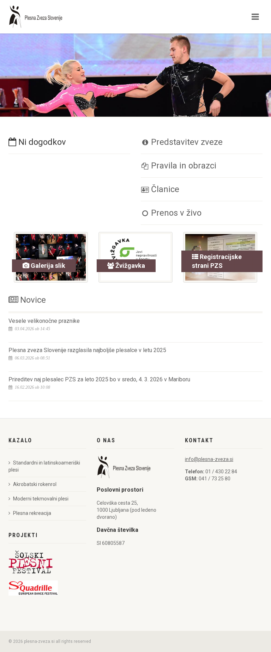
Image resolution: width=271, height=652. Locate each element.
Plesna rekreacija (32, 513)
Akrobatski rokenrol (34, 484)
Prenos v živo (175, 213)
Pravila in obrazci (182, 166)
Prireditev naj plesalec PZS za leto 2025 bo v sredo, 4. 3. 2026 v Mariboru (99, 379)
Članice (164, 189)
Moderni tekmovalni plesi (40, 499)
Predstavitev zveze (186, 142)
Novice (32, 300)
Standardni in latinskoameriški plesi (44, 466)
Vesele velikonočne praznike (44, 321)
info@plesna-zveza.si (209, 459)
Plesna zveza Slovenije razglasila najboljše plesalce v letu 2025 (87, 350)
